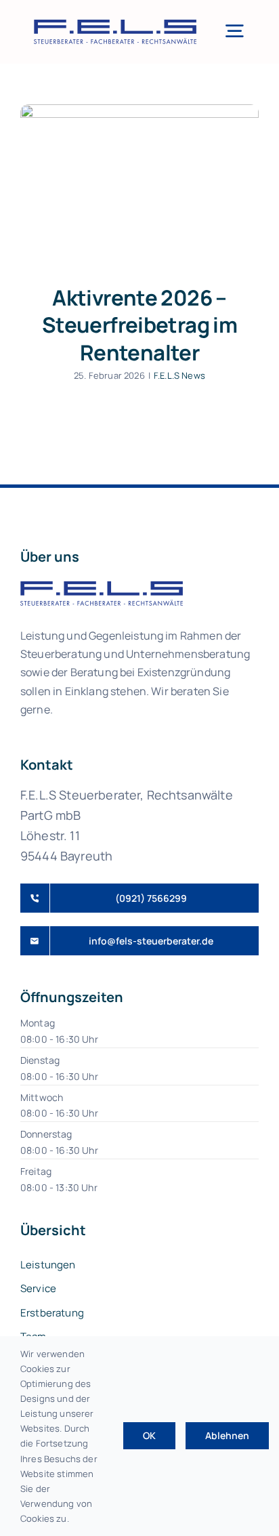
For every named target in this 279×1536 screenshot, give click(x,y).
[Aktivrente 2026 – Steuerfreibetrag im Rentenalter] (139, 184)
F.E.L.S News (179, 375)
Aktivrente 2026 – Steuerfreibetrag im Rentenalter (139, 325)
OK (149, 1435)
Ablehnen (227, 1435)
